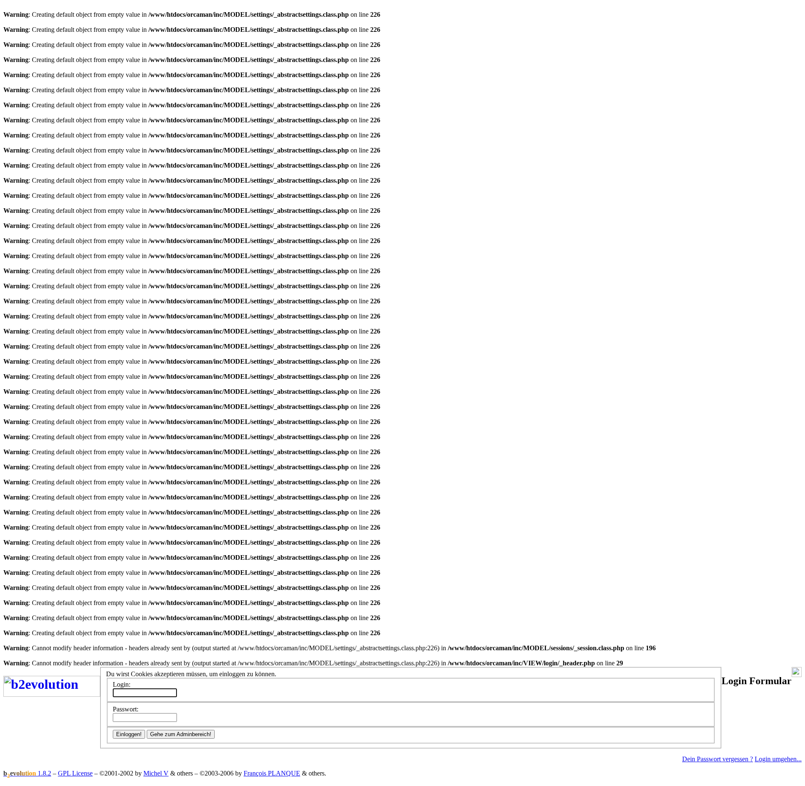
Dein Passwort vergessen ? (717, 759)
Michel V (156, 773)
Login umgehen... (778, 759)
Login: (121, 684)
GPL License (75, 773)
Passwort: (125, 709)
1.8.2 (27, 773)
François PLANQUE (272, 773)
